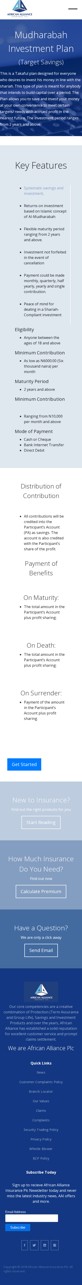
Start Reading (41, 822)
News (41, 1072)
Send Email (41, 950)
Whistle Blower (40, 1149)
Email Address (15, 1212)
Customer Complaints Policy (41, 1082)
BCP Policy (41, 1158)
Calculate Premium (41, 891)
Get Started (24, 764)
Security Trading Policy (41, 1129)
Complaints (41, 1120)
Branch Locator (41, 1091)
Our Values (41, 1101)
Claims (41, 1110)
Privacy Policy (41, 1139)
